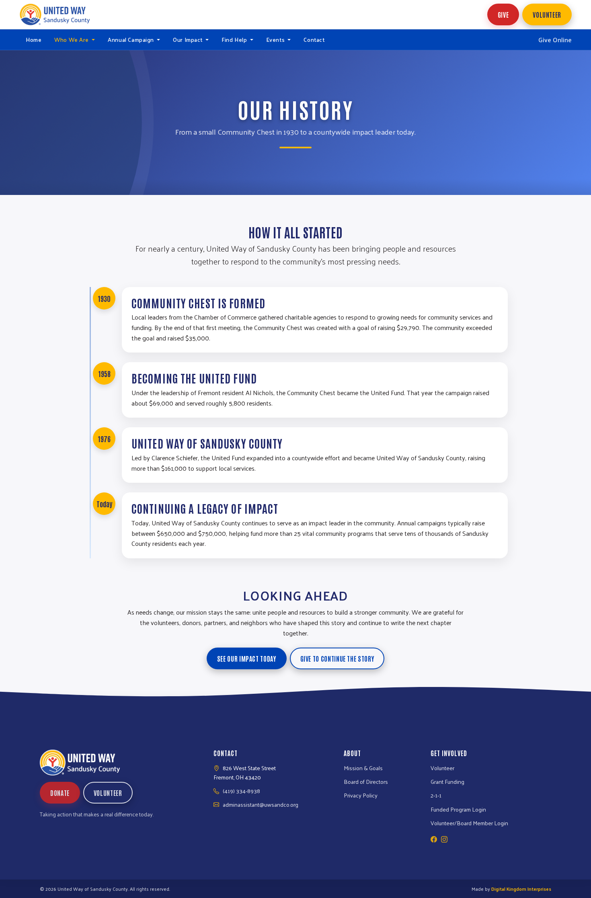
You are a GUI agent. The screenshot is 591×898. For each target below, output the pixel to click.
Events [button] (276, 39)
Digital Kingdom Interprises (521, 888)
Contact (314, 39)
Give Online (555, 40)
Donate (60, 793)
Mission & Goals (363, 768)
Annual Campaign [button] (131, 39)
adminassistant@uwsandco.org (260, 804)
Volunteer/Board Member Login (469, 823)
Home (33, 39)
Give (503, 14)
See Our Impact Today (246, 658)
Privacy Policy (361, 795)
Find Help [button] (235, 39)
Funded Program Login (458, 809)
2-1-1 (436, 795)
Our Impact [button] (188, 39)
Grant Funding (447, 781)
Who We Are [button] (72, 39)
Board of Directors (366, 781)
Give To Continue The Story (337, 658)
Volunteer (547, 14)
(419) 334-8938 (241, 790)
